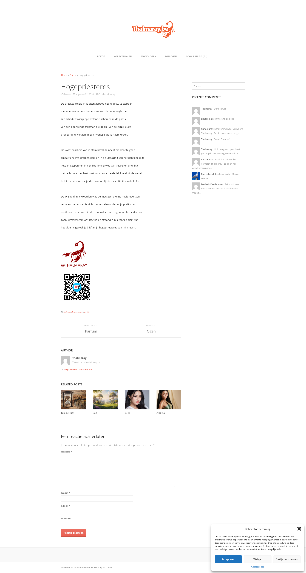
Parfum (91, 331)
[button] (299, 529)
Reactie (66, 451)
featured (67, 311)
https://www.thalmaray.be (78, 369)
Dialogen (171, 56)
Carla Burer (207, 128)
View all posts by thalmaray (86, 362)
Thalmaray (207, 108)
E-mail (65, 505)
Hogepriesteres (77, 311)
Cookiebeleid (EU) (196, 56)
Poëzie (101, 56)
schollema (206, 118)
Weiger (257, 559)
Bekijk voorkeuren (287, 559)
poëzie (87, 311)
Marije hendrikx (209, 174)
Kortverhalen (123, 56)
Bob (95, 412)
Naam (65, 492)
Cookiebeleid (257, 566)
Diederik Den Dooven (212, 184)
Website (66, 518)
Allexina (161, 412)
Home (64, 75)
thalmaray (79, 358)
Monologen (148, 56)
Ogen (151, 331)
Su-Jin (128, 412)
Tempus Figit (67, 412)
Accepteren (228, 559)
